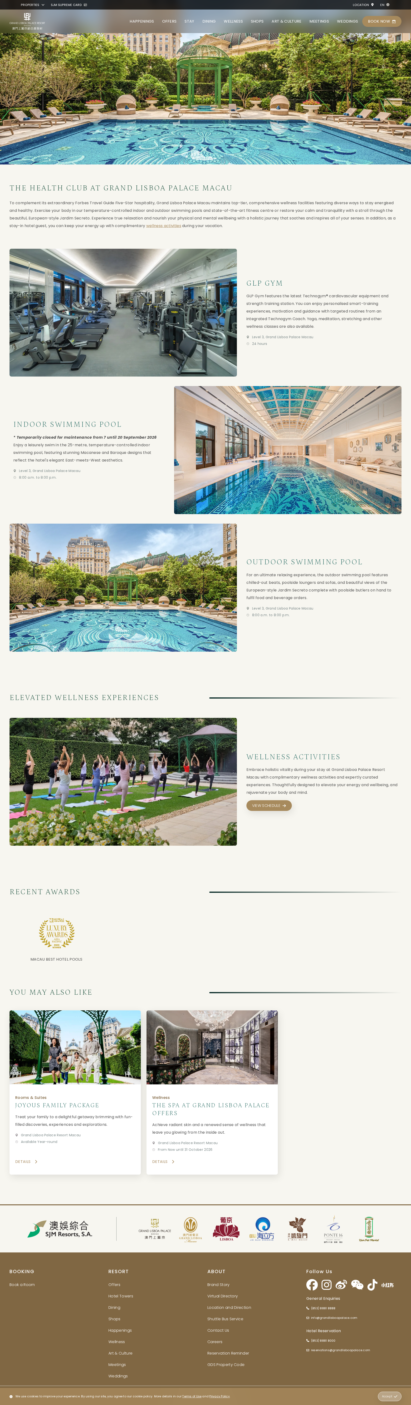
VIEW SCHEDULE (266, 806)
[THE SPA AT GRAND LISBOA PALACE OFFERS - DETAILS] (212, 1092)
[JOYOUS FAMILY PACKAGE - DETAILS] (75, 1092)
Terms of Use (191, 1396)
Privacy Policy (219, 1396)
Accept (387, 1396)
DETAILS (22, 1161)
